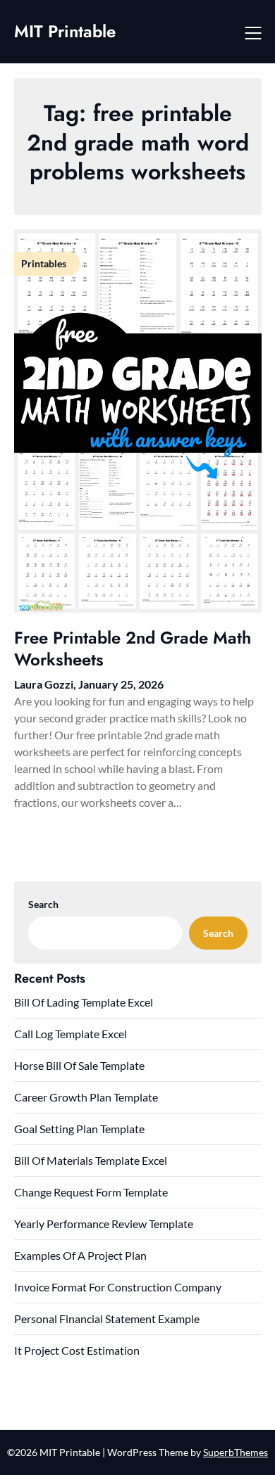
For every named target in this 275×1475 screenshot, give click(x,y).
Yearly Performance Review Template (103, 1223)
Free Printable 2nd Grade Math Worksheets (132, 648)
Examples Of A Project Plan (80, 1255)
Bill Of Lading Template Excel (83, 1002)
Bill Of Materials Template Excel (90, 1160)
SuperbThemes (235, 1452)
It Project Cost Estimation (77, 1350)
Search (43, 904)
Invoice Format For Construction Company (117, 1287)
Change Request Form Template (91, 1192)
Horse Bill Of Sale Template (79, 1065)
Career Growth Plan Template (86, 1097)
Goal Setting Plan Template (79, 1128)
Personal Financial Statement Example (107, 1318)
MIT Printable (65, 31)
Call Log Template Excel (70, 1033)
